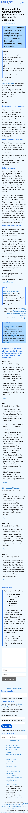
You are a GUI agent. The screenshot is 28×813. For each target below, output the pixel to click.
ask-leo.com (22, 308)
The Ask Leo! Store (11, 766)
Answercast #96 (8, 83)
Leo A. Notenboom (9, 23)
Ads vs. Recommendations (14, 777)
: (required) (12, 720)
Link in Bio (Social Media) (13, 754)
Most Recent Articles (12, 750)
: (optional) (9, 715)
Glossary (8, 752)
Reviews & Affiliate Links (14, 798)
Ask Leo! (13, 335)
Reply (5, 398)
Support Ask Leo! (14, 740)
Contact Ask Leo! (11, 775)
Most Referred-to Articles (13, 745)
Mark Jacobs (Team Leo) (11, 488)
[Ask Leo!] (8, 3)
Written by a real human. (14, 688)
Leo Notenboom (9, 326)
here (23, 730)
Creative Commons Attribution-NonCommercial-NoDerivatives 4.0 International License (11, 806)
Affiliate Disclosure (11, 784)
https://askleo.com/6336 (19, 310)
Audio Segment (7, 282)
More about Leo (7, 342)
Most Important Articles (13, 747)
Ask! (7, 743)
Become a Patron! (11, 759)
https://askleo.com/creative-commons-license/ (14, 812)
